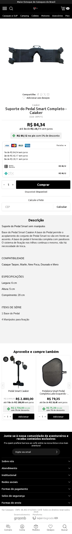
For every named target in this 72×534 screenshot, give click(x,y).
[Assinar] (56, 452)
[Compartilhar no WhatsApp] (41, 94)
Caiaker (36, 105)
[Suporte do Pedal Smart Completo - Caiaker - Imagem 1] (36, 55)
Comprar (43, 184)
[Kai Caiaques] (35, 8)
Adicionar (23, 416)
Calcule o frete (36, 200)
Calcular (62, 206)
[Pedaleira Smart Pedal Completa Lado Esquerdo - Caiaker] (53, 388)
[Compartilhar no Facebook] (38, 94)
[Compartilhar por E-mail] (48, 94)
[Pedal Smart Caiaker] (18, 388)
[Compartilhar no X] (45, 94)
